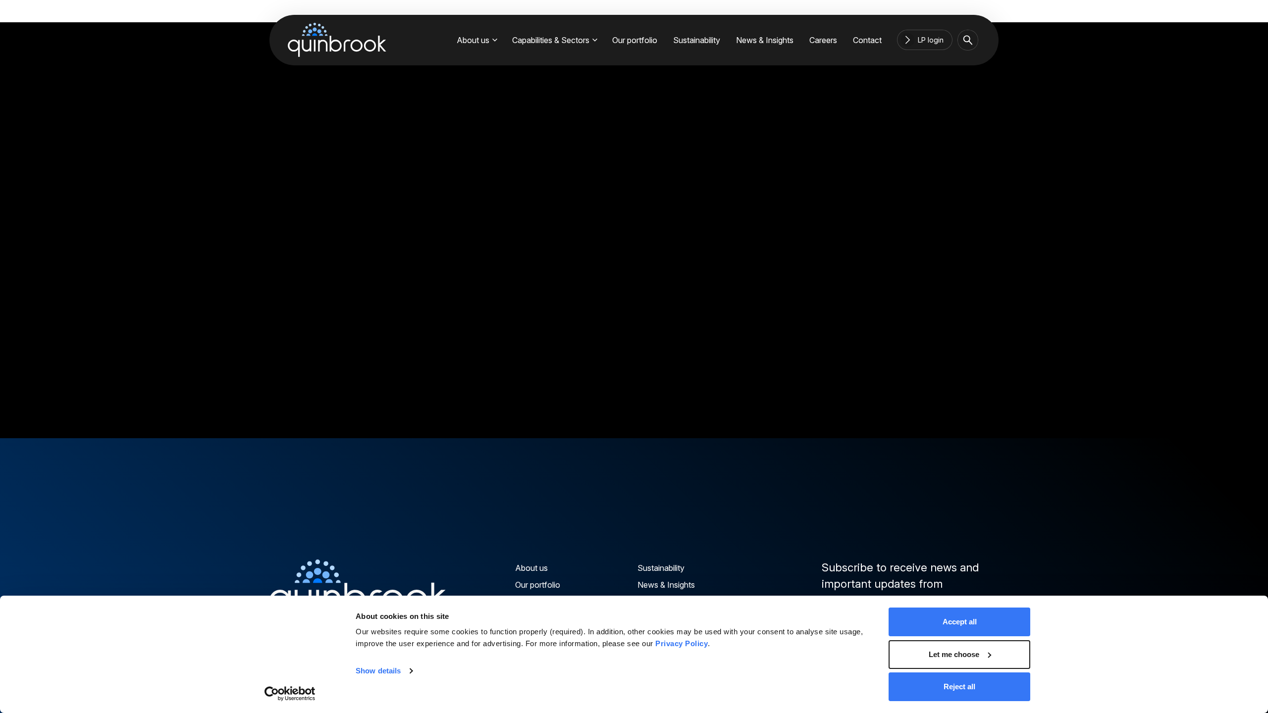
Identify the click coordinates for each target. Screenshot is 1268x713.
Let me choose (954, 654)
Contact (867, 40)
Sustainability (696, 40)
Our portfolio (634, 40)
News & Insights (764, 40)
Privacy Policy (681, 643)
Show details (378, 670)
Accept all (960, 621)
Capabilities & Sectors (550, 40)
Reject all (959, 686)
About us (473, 40)
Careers (823, 40)
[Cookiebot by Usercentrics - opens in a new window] (290, 693)
